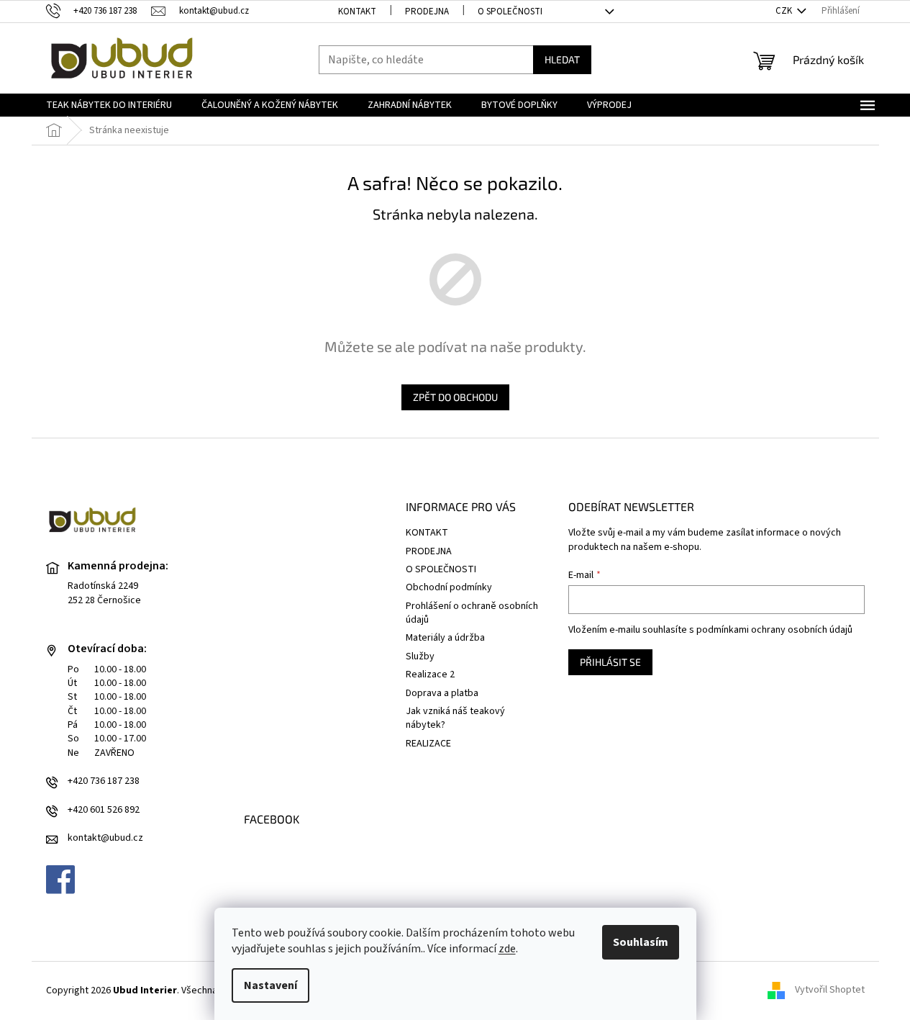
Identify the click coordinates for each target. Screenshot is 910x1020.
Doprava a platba (442, 693)
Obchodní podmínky (449, 587)
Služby (420, 656)
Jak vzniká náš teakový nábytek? (455, 718)
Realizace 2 (430, 674)
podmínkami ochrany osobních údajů (774, 630)
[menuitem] (109, 105)
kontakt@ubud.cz (105, 838)
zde (507, 949)
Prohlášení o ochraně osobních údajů (472, 613)
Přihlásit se (610, 662)
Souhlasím (640, 942)
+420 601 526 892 (104, 810)
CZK (784, 10)
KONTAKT (357, 11)
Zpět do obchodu (455, 397)
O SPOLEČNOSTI (510, 11)
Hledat (562, 59)
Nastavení (270, 985)
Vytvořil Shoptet (830, 990)
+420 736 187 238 (104, 781)
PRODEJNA (427, 11)
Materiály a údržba (445, 638)
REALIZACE (428, 743)
